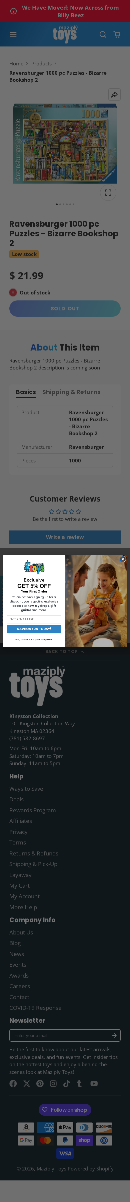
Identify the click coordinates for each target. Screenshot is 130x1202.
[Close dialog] (123, 559)
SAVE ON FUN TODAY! (34, 629)
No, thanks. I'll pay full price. (34, 639)
